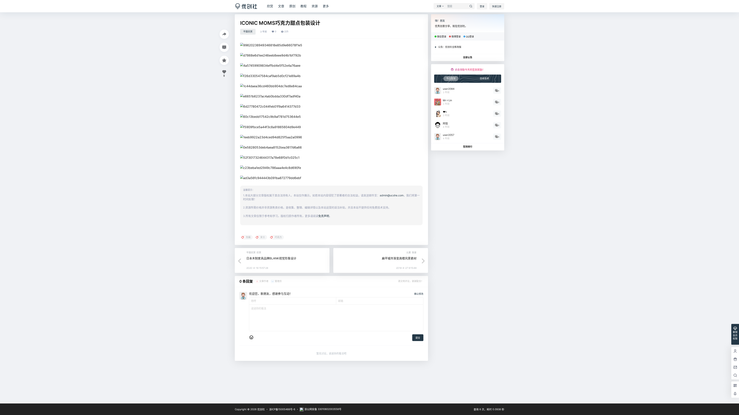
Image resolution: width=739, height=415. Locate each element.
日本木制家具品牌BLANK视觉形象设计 (271, 258)
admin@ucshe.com (392, 195)
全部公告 (467, 57)
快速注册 (496, 6)
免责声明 (323, 215)
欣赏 (270, 6)
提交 (417, 337)
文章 (281, 6)
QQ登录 (470, 36)
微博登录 (456, 36)
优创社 (261, 409)
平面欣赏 (247, 31)
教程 (303, 6)
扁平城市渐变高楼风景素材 (399, 258)
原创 (292, 6)
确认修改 (418, 293)
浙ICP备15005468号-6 (282, 409)
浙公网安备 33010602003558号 (322, 409)
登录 (482, 6)
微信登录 (441, 36)
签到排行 (467, 146)
